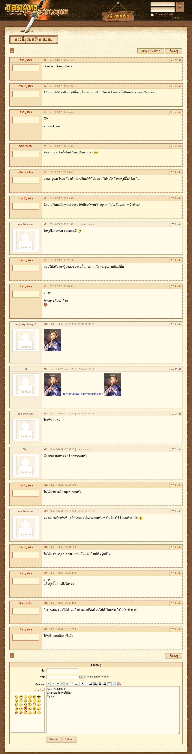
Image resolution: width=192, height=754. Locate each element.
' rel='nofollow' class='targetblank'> (83, 393)
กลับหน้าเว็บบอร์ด (150, 51)
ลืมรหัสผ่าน (178, 17)
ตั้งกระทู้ (174, 51)
